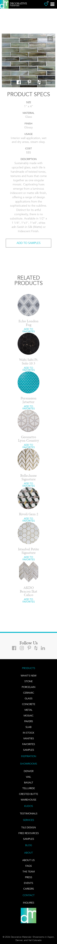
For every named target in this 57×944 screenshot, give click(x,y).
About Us (28, 860)
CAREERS (28, 888)
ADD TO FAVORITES (28, 330)
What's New (28, 675)
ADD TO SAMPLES (29, 243)
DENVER (28, 771)
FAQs (28, 866)
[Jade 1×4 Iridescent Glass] (28, 61)
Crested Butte (28, 794)
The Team (28, 871)
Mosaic (28, 715)
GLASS (28, 698)
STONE (28, 681)
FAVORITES (28, 744)
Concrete (28, 704)
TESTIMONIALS (28, 813)
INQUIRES (28, 902)
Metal (28, 710)
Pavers (28, 721)
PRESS (28, 877)
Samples (28, 750)
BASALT (28, 782)
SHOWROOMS (28, 763)
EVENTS (28, 883)
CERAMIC (28, 692)
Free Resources (28, 833)
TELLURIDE (28, 788)
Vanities (28, 738)
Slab (28, 727)
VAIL (28, 776)
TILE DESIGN (28, 827)
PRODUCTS (28, 668)
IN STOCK (28, 732)
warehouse (28, 799)
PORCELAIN (28, 687)
